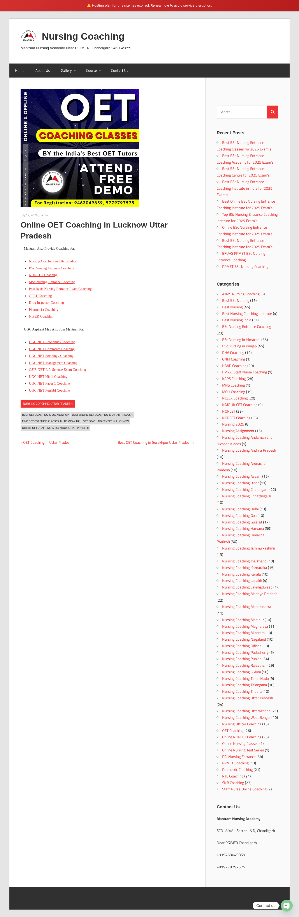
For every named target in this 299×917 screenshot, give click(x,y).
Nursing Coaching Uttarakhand (246, 710)
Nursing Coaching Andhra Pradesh (249, 450)
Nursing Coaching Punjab (242, 658)
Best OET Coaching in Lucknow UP (45, 414)
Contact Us (119, 70)
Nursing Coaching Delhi (240, 508)
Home (19, 70)
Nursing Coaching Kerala (241, 574)
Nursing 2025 (233, 424)
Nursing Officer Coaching (241, 724)
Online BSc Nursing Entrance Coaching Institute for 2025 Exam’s (245, 230)
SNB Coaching (233, 782)
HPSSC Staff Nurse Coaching (244, 372)
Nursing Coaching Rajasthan (244, 665)
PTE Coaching (232, 776)
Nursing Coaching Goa (239, 515)
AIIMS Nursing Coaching (241, 293)
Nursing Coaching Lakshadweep (247, 587)
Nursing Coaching (83, 36)
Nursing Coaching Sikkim (241, 671)
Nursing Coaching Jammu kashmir (248, 548)
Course (91, 70)
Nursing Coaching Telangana (244, 684)
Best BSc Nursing (235, 300)
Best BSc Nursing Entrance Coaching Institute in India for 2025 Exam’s (245, 188)
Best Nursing (232, 307)
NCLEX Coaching (235, 398)
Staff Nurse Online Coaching (244, 789)
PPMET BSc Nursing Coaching (245, 266)
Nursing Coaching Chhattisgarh (246, 496)
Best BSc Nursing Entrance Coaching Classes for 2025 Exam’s (244, 146)
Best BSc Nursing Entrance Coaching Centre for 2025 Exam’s (243, 172)
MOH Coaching (233, 391)
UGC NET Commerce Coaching (52, 349)
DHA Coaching (233, 352)
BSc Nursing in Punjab (239, 346)
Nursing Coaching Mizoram (243, 632)
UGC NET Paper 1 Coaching (49, 383)
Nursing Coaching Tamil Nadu (245, 678)
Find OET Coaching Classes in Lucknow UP (51, 421)
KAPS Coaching (234, 378)
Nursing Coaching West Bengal (246, 717)
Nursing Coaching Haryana (243, 528)
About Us (42, 70)
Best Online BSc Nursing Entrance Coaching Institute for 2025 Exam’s (246, 204)
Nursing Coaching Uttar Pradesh (47, 403)
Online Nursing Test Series (243, 750)
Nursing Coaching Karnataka (244, 567)
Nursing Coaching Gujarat (242, 522)
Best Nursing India (236, 319)
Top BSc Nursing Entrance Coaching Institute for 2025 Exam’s (247, 217)
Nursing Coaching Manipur (243, 619)
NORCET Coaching (236, 417)
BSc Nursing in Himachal (241, 339)
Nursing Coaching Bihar (240, 482)
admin (45, 215)
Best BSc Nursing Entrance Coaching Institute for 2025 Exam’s (245, 244)
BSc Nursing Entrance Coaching (51, 268)
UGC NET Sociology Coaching (51, 356)
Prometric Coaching (237, 769)
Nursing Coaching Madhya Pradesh (249, 593)
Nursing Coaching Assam (241, 476)
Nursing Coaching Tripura (242, 691)
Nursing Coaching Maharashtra (246, 606)
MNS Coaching (233, 385)
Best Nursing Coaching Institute (247, 313)
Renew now (160, 5)
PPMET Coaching (235, 763)
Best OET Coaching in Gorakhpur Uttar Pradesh (155, 442)
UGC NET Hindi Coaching (48, 376)
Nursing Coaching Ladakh (242, 580)
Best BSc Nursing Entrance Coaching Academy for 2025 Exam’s (245, 159)
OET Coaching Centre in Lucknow (106, 421)
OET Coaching (233, 730)
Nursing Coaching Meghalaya (245, 626)
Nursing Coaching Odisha (242, 645)
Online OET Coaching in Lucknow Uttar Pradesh (55, 427)
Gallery (66, 70)
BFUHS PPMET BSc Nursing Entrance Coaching (241, 256)
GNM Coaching (233, 359)
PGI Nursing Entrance (239, 756)
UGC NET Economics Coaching (52, 342)
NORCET (228, 411)
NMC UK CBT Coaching (239, 404)
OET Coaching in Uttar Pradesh (47, 442)
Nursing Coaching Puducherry (245, 652)
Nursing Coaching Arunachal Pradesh (241, 467)
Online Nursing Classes (240, 743)
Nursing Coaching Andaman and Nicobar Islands (245, 440)
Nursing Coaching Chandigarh (245, 489)
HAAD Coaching (234, 365)
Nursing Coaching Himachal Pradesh (241, 538)
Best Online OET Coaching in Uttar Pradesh (102, 414)
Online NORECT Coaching (241, 736)
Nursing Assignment (238, 430)
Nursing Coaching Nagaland (244, 639)
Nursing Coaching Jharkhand (244, 561)
